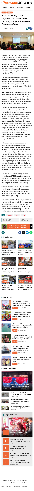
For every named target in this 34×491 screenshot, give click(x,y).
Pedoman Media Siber (9, 483)
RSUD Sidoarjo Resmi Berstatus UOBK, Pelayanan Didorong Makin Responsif (19, 461)
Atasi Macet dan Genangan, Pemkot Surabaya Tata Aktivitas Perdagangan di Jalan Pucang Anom (8, 252)
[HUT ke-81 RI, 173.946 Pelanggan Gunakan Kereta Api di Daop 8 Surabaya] (25, 279)
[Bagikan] (30, 28)
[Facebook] (19, 232)
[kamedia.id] (12, 2)
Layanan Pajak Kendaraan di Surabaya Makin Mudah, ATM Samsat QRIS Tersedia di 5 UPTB (9, 287)
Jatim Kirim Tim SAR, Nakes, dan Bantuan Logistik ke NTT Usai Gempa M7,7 (20, 454)
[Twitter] (23, 232)
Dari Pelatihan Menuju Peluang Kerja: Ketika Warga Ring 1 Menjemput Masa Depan (22, 304)
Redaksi (24, 480)
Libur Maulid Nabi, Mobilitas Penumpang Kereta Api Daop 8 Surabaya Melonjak (9, 270)
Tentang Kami (14, 480)
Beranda (4, 480)
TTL (24, 215)
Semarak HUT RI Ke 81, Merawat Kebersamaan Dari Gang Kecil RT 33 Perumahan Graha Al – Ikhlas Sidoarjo (20, 440)
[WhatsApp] (30, 232)
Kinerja (17, 215)
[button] (25, 3)
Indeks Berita (23, 483)
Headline (5, 246)
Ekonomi (4, 12)
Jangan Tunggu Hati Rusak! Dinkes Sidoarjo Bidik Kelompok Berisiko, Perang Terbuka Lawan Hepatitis (20, 407)
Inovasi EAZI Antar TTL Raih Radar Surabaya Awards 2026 (21, 359)
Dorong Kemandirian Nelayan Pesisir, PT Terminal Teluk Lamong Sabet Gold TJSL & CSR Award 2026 (22, 337)
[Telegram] (27, 232)
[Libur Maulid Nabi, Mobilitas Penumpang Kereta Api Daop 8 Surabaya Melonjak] (9, 261)
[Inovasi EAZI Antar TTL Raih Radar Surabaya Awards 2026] (6, 361)
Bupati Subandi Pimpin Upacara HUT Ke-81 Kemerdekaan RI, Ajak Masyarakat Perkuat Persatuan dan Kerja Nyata (19, 447)
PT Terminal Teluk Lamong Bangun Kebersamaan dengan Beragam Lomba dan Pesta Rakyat (21, 315)
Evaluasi (10, 215)
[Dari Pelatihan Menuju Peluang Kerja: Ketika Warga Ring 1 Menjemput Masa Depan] (6, 305)
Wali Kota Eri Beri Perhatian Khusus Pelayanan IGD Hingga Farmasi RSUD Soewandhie (21, 394)
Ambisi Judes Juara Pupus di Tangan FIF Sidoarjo (25, 252)
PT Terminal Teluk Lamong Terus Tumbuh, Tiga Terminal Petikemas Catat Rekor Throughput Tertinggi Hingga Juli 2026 (22, 327)
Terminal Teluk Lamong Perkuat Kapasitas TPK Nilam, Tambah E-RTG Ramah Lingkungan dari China (20, 350)
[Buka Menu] (28, 3)
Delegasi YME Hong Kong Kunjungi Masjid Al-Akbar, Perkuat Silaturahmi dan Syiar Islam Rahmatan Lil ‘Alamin (21, 400)
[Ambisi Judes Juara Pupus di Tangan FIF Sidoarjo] (25, 244)
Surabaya (10, 12)
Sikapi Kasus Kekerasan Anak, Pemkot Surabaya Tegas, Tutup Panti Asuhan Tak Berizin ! (25, 270)
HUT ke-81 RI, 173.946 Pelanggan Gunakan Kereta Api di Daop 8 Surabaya (25, 287)
